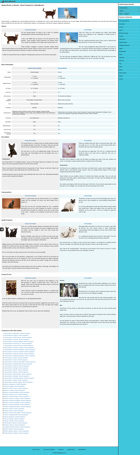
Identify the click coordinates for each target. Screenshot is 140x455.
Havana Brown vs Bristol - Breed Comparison (16, 380)
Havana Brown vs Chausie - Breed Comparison (16, 339)
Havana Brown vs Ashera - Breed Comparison (16, 357)
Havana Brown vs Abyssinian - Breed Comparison (17, 333)
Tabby (120, 66)
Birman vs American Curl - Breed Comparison (16, 394)
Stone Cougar (122, 72)
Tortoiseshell (122, 51)
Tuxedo (121, 36)
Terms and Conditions (49, 449)
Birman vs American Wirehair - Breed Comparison (17, 404)
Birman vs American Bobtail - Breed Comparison (16, 392)
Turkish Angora (123, 42)
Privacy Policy (36, 449)
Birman (86, 29)
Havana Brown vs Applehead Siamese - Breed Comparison (19, 355)
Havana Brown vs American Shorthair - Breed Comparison (19, 351)
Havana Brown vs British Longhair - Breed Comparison (18, 382)
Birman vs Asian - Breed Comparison (13, 410)
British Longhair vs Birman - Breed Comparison (16, 431)
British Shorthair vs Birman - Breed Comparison (16, 433)
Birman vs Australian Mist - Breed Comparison (16, 414)
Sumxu (121, 69)
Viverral (121, 27)
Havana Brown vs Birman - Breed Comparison (16, 372)
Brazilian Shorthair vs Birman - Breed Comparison (17, 427)
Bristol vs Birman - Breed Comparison (14, 429)
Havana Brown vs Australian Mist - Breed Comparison (18, 364)
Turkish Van (122, 39)
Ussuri (120, 30)
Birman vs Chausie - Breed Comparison (14, 390)
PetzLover (61, 449)
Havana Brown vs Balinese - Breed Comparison (16, 366)
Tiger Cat (121, 60)
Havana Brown (28, 29)
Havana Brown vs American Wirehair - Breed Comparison (19, 353)
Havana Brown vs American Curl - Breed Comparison (18, 343)
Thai (120, 63)
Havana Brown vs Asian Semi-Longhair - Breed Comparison (19, 361)
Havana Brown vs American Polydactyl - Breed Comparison (19, 349)
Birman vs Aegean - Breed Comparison (14, 386)
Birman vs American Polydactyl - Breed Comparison (17, 400)
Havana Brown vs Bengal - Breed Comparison (16, 368)
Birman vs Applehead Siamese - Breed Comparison (17, 406)
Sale (34, 29)
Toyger (121, 48)
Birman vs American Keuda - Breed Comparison (16, 396)
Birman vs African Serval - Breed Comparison (16, 388)
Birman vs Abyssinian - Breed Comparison (15, 384)
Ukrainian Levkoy (123, 33)
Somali (121, 79)
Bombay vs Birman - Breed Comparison (14, 425)
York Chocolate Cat (124, 21)
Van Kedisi (122, 24)
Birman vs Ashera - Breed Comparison (14, 408)
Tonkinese (121, 57)
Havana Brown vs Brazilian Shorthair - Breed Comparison (19, 378)
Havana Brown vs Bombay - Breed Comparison (16, 376)
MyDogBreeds (82, 449)
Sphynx (121, 76)
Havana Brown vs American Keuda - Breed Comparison (18, 345)
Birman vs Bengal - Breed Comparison (14, 418)
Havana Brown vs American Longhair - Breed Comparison (19, 347)
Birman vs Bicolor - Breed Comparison (14, 420)
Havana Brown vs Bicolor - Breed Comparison (16, 370)
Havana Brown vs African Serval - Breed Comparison (18, 337)
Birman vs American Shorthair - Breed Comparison (17, 402)
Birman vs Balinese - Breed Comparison (14, 416)
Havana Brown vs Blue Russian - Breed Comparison (18, 374)
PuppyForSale (71, 449)
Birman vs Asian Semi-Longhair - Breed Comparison (17, 412)
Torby (120, 54)
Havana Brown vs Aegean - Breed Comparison (16, 335)
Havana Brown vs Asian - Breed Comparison (15, 359)
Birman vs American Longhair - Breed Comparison (17, 398)
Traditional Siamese (124, 45)
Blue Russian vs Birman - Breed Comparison (16, 423)
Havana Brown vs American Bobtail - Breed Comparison (18, 341)
